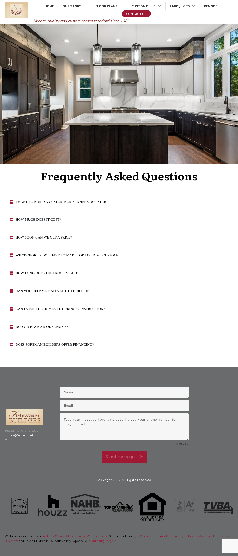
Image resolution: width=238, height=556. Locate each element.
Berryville (162, 536)
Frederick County (53, 536)
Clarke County (76, 536)
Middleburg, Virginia (102, 541)
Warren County (97, 536)
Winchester (147, 536)
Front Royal (178, 536)
